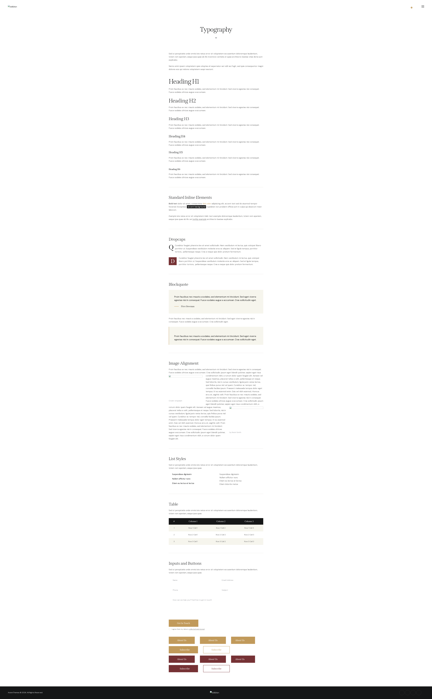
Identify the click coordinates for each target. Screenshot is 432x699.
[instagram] (418, 692)
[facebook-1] (401, 692)
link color (207, 203)
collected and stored (197, 629)
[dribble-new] (413, 692)
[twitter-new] (407, 692)
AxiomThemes (13, 692)
